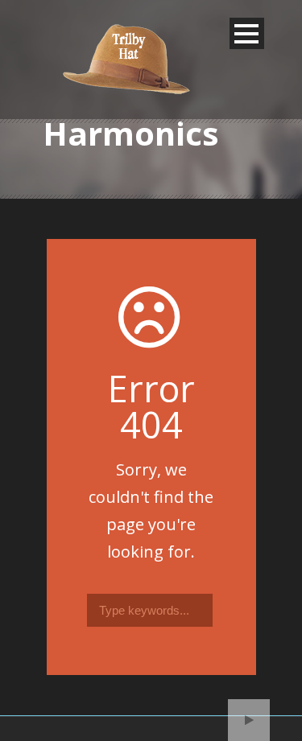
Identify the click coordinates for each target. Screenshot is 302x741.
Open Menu (247, 33)
